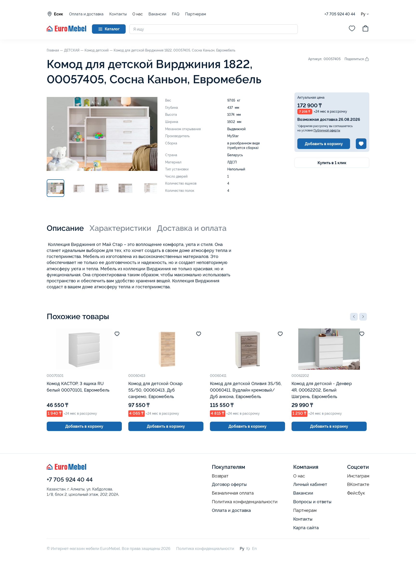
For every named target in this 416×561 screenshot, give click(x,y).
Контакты (118, 14)
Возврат (220, 476)
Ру (363, 14)
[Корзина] (365, 29)
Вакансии (157, 14)
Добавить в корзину (324, 144)
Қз (248, 548)
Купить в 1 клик (332, 163)
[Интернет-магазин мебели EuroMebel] (66, 30)
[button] (354, 317)
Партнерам (195, 14)
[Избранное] (352, 29)
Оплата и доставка (86, 14)
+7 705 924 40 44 (340, 14)
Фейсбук (356, 493)
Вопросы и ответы (312, 501)
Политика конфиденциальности (245, 501)
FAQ (175, 14)
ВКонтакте (358, 484)
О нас (137, 14)
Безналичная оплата (233, 493)
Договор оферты (229, 484)
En (254, 548)
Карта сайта (306, 527)
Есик (58, 14)
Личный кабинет (310, 484)
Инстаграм (358, 476)
